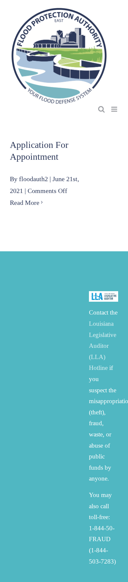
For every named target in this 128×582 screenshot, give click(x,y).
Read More (24, 202)
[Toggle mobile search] (101, 109)
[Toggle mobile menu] (114, 109)
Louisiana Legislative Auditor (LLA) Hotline (102, 345)
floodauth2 (33, 178)
